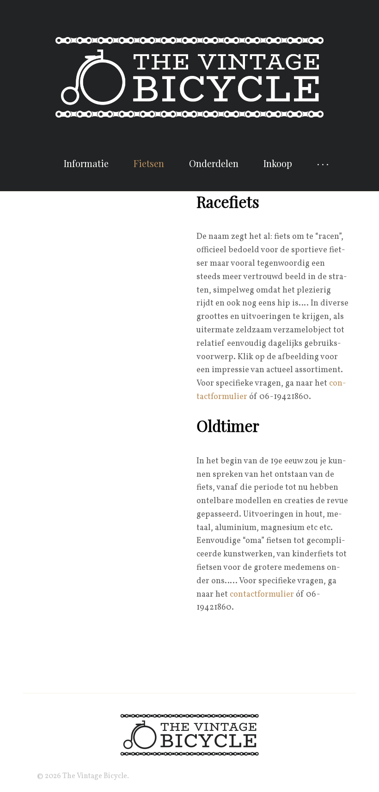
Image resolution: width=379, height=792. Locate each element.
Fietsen (149, 163)
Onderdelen (213, 163)
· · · (323, 163)
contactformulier (262, 594)
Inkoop (277, 163)
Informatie (86, 163)
